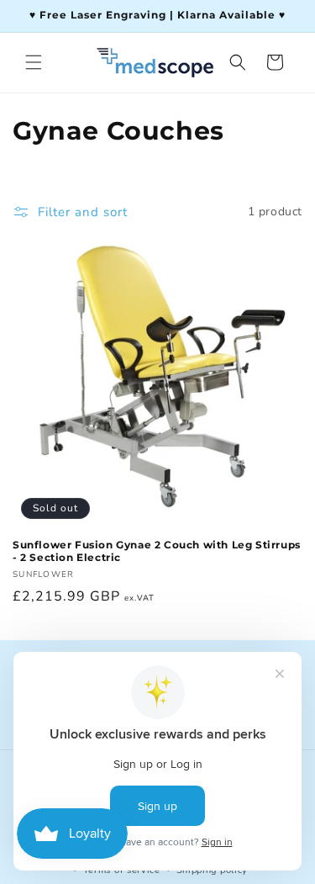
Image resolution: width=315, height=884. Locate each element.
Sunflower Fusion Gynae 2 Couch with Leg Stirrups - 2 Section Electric (157, 551)
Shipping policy (212, 870)
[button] (33, 62)
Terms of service (121, 870)
